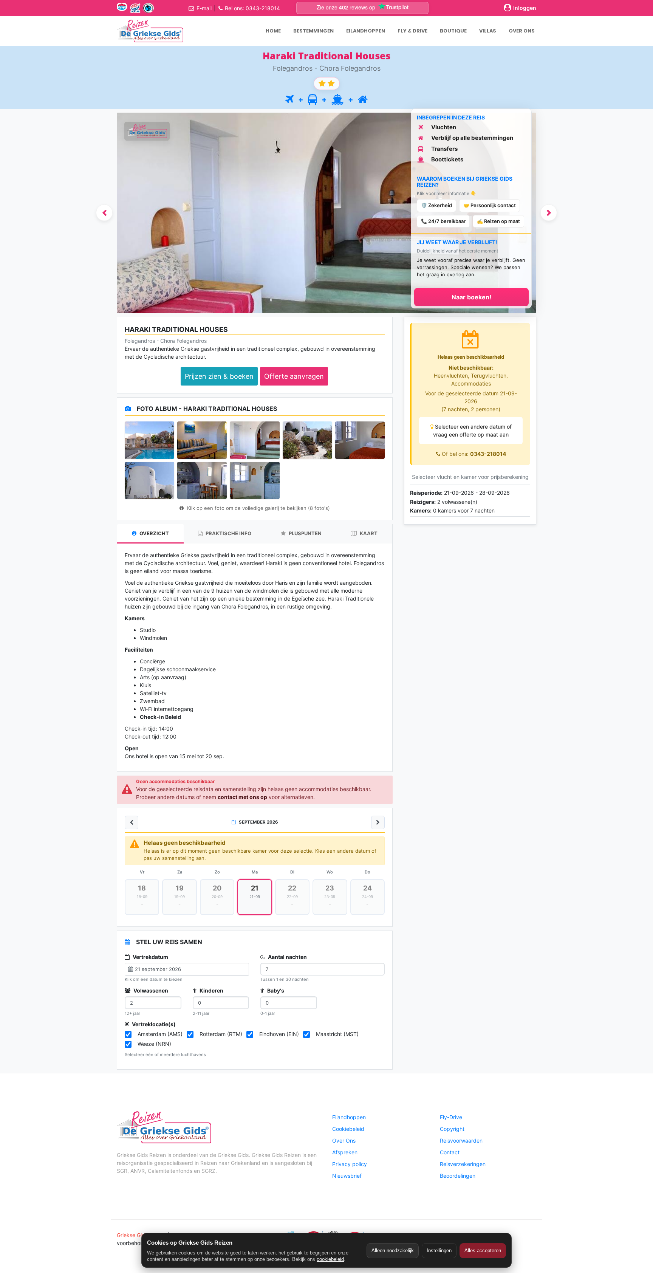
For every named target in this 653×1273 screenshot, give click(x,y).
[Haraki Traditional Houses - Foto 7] (202, 480)
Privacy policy (349, 1164)
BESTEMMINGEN (313, 30)
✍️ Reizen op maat (498, 221)
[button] (104, 213)
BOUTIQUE (453, 30)
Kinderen (210, 990)
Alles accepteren (482, 1250)
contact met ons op (242, 797)
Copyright (452, 1129)
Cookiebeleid (348, 1129)
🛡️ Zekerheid (436, 205)
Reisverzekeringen (463, 1164)
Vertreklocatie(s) (153, 1024)
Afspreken (344, 1152)
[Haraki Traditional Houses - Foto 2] (202, 439)
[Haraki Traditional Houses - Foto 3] (254, 439)
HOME (273, 30)
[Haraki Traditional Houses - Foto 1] (149, 439)
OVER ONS (522, 30)
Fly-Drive (451, 1117)
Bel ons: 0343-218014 (252, 8)
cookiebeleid (330, 1259)
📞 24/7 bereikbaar (443, 221)
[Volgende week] (378, 822)
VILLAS (487, 30)
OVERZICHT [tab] (153, 533)
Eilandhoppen (349, 1117)
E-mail (204, 8)
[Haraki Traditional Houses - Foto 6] (149, 480)
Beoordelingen (457, 1175)
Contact (450, 1152)
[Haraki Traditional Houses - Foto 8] (254, 480)
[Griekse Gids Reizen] (150, 31)
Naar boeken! (471, 297)
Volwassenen (150, 990)
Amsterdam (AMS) (160, 1034)
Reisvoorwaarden (461, 1140)
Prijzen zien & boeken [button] (219, 376)
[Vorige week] (131, 822)
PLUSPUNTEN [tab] (305, 533)
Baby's (275, 990)
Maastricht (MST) (337, 1034)
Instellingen (439, 1250)
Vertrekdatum (150, 957)
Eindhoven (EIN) (279, 1034)
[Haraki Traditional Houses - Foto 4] (307, 439)
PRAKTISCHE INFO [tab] (227, 533)
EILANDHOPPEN (365, 30)
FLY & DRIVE (412, 30)
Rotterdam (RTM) (221, 1034)
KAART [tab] (368, 533)
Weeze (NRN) (154, 1044)
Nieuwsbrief (347, 1175)
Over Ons (344, 1140)
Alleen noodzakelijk (392, 1250)
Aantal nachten (287, 957)
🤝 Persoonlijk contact (489, 205)
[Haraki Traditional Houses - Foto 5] (360, 439)
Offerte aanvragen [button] (294, 376)
